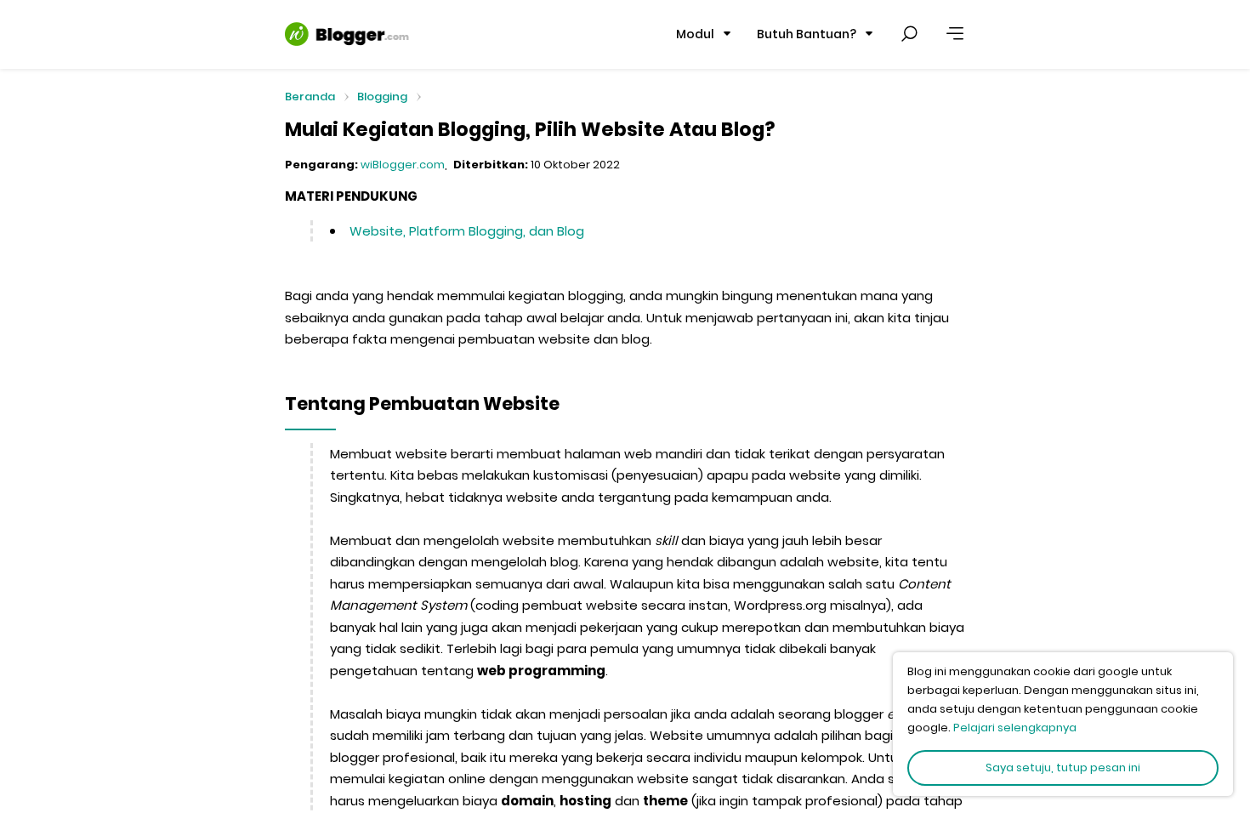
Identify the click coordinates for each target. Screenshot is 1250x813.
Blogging (382, 96)
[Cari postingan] (909, 34)
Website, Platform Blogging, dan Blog (466, 231)
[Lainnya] (955, 34)
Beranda (310, 97)
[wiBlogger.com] (347, 34)
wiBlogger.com (403, 164)
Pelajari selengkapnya (1015, 727)
